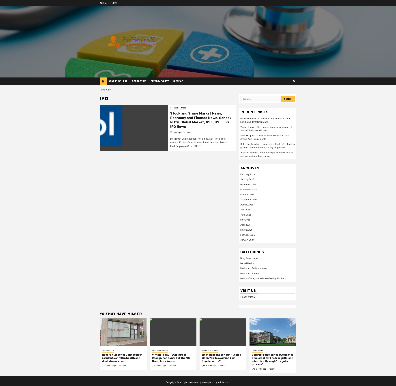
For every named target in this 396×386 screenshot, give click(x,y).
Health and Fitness (178, 108)
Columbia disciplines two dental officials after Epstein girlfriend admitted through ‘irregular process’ (272, 359)
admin (188, 132)
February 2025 (247, 235)
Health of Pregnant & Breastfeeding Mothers (263, 278)
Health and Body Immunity (253, 268)
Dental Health (247, 263)
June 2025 (245, 214)
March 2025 (246, 229)
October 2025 (247, 194)
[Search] (294, 81)
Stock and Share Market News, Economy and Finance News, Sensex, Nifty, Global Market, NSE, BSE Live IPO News (201, 120)
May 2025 (245, 219)
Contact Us (139, 81)
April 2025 (245, 224)
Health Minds (247, 297)
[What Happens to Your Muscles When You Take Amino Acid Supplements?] (223, 332)
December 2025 (248, 184)
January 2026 (247, 179)
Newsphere (208, 382)
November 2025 (248, 189)
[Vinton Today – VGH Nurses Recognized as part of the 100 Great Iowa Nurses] (173, 332)
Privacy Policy (160, 81)
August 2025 (246, 204)
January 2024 (247, 239)
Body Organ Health (249, 258)
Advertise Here (117, 81)
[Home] (103, 81)
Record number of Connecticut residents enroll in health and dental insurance (122, 358)
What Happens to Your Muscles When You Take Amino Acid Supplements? (221, 358)
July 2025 (245, 209)
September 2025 (248, 199)
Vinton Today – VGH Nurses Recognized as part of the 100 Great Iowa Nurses (171, 358)
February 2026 (247, 174)
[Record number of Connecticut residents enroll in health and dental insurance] (123, 332)
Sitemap (178, 81)
